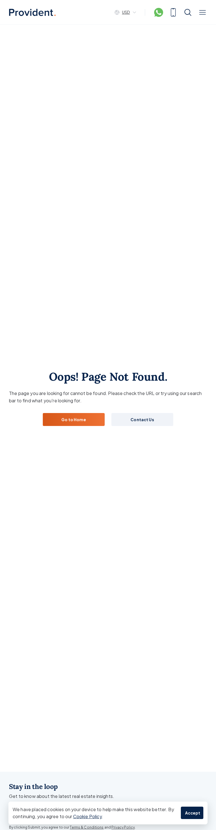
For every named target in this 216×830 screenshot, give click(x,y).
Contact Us (142, 419)
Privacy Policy (123, 827)
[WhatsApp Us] (158, 12)
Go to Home (73, 419)
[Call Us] (173, 12)
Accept (193, 812)
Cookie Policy (87, 816)
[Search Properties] (187, 12)
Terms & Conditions (87, 827)
